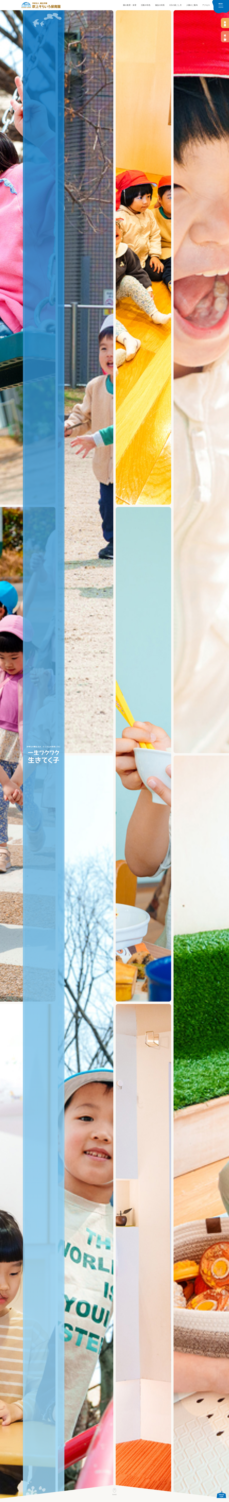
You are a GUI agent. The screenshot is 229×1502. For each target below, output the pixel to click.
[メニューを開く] (220, 6)
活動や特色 (146, 5)
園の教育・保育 (129, 5)
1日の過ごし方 (175, 5)
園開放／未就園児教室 (225, 21)
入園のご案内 (192, 5)
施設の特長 (160, 5)
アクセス (206, 5)
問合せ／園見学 (225, 35)
